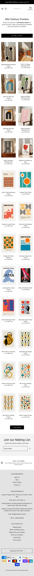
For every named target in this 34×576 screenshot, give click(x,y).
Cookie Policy (17, 537)
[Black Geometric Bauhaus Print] (8, 147)
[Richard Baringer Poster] (8, 307)
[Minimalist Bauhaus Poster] (8, 116)
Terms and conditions (17, 535)
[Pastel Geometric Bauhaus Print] (25, 116)
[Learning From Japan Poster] (8, 275)
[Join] (29, 448)
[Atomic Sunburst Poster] (8, 370)
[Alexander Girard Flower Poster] (25, 307)
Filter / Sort (17, 35)
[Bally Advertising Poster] (25, 275)
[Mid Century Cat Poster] (8, 339)
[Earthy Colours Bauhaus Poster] (8, 179)
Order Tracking (17, 482)
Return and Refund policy (17, 529)
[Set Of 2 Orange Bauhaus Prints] (25, 51)
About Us (17, 477)
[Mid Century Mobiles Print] (25, 370)
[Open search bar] (6, 8)
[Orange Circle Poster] (25, 179)
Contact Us (17, 485)
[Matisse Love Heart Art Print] (25, 147)
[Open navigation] (2, 8)
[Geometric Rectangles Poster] (25, 339)
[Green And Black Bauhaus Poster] (25, 83)
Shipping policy (17, 527)
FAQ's (17, 480)
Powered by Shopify (23, 570)
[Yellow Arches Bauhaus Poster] (25, 211)
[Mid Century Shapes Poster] (8, 402)
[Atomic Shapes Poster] (25, 402)
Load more (17, 427)
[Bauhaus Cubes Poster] (8, 211)
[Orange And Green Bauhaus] (8, 243)
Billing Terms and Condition (17, 532)
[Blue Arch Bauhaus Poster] (8, 84)
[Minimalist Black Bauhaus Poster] (8, 51)
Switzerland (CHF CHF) (16, 551)
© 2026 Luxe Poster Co (11, 570)
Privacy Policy (17, 540)
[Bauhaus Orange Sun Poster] (25, 243)
